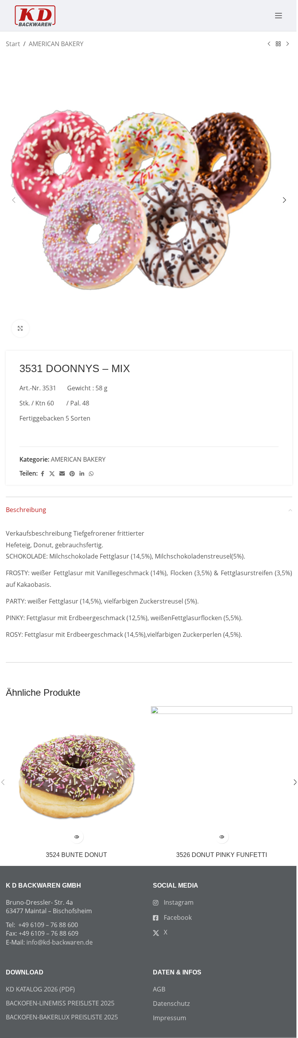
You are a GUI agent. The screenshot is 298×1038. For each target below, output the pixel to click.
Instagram (178, 902)
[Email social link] (62, 474)
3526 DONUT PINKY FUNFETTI (221, 855)
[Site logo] (35, 14)
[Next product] (287, 44)
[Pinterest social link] (72, 474)
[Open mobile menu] (274, 15)
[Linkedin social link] (82, 474)
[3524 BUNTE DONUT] (76, 776)
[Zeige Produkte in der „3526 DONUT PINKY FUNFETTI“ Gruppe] (222, 836)
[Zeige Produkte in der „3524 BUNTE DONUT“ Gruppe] (76, 836)
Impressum (169, 1018)
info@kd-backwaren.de (59, 942)
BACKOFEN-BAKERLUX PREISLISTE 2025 (62, 1017)
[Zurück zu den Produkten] (278, 44)
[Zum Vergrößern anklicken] (20, 328)
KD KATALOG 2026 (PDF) (40, 989)
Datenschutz (171, 1003)
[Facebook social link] (42, 474)
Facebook (177, 917)
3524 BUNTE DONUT (76, 855)
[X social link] (52, 474)
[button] (13, 200)
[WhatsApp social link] (91, 474)
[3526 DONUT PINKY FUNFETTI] (221, 776)
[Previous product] (269, 44)
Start (13, 44)
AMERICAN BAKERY (56, 44)
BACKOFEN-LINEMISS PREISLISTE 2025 (60, 1003)
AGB (159, 989)
